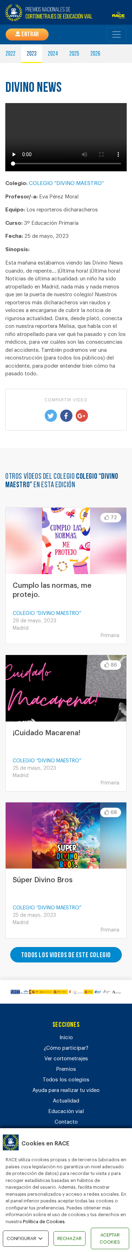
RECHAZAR (69, 1238)
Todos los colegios (66, 1079)
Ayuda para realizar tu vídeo (66, 1090)
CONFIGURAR (21, 1238)
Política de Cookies (44, 1221)
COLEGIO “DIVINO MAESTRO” (66, 183)
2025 (74, 54)
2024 (53, 54)
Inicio (66, 1037)
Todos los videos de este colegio (66, 955)
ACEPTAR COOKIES (110, 1238)
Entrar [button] (29, 35)
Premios (66, 1069)
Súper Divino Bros (43, 880)
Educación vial (66, 1111)
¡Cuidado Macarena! (46, 733)
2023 (32, 54)
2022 (10, 54)
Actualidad (66, 1101)
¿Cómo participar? (66, 1048)
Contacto (66, 1122)
